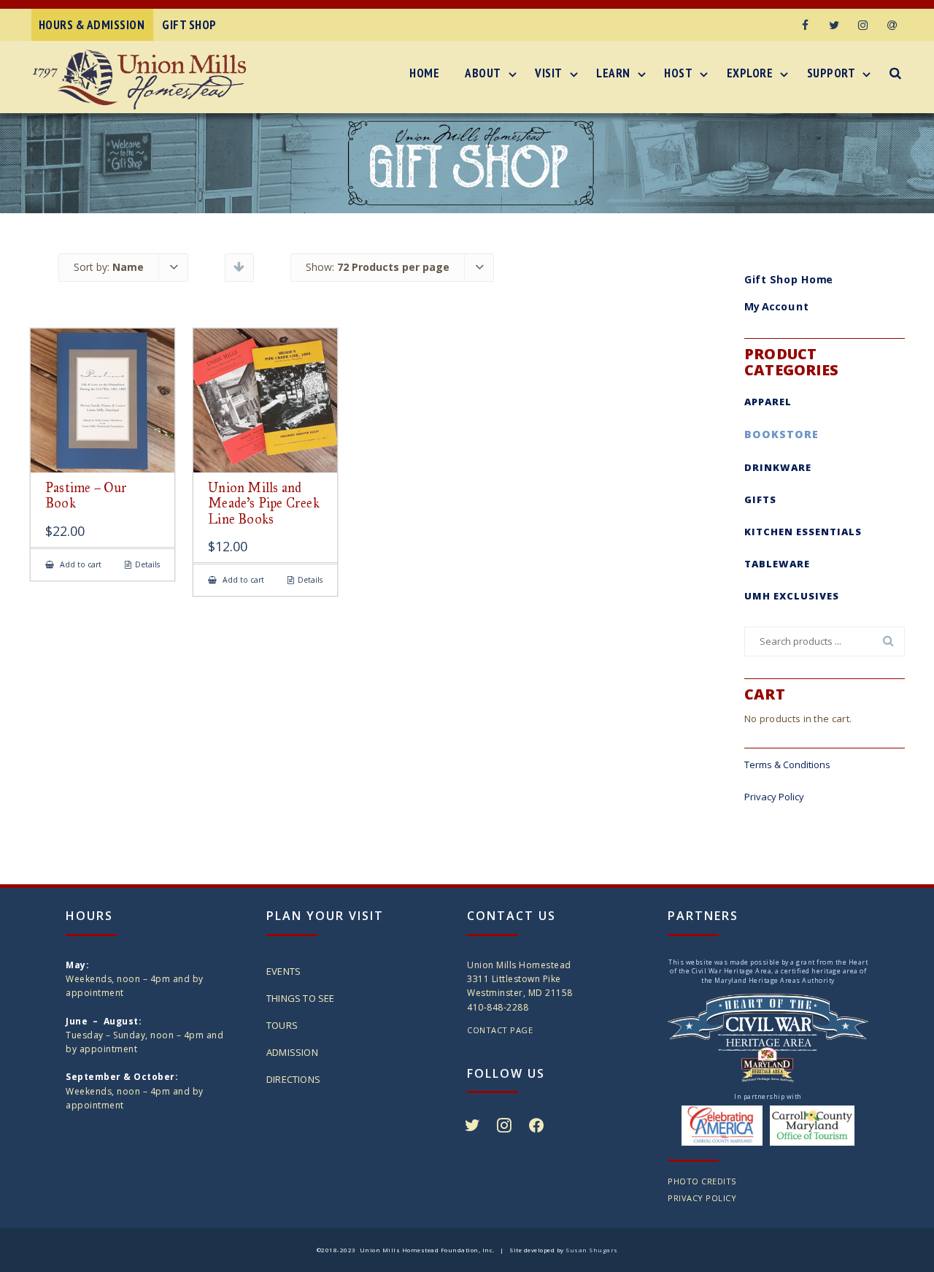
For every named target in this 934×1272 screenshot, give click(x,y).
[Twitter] (834, 24)
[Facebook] (805, 24)
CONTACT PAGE (500, 1029)
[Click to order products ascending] (239, 266)
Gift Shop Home (788, 279)
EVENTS (283, 971)
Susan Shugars (592, 1250)
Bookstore (781, 434)
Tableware (777, 563)
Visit (549, 73)
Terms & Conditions (787, 764)
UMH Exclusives (791, 595)
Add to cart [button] (79, 565)
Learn (613, 73)
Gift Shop (189, 25)
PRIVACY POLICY (702, 1197)
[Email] (892, 24)
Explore (750, 73)
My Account (776, 306)
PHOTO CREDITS (702, 1181)
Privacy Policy (774, 796)
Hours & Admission (92, 25)
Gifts (760, 499)
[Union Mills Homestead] (143, 79)
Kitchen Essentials (803, 531)
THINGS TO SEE (300, 998)
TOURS (282, 1025)
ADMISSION (292, 1052)
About (483, 73)
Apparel (768, 401)
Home (424, 73)
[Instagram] (863, 24)
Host (678, 73)
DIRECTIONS (293, 1079)
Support (831, 73)
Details (147, 565)
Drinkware (777, 467)
